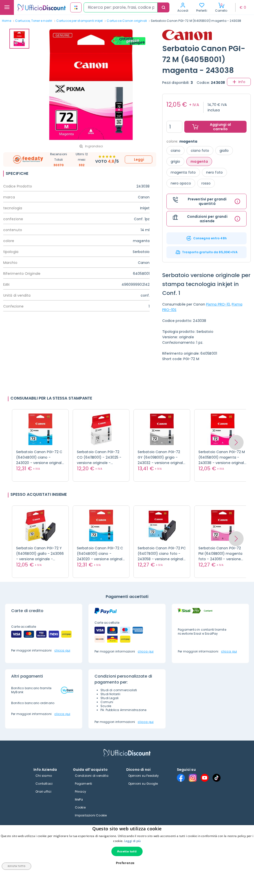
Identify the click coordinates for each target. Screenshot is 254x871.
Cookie (80, 807)
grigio (175, 161)
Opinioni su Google (143, 783)
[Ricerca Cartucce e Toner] (76, 7)
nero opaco (181, 183)
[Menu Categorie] (7, 7)
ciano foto (200, 150)
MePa (79, 799)
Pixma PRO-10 (218, 304)
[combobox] (121, 7)
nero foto (214, 172)
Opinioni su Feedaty (143, 776)
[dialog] (127, 848)
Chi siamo (43, 776)
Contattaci (44, 783)
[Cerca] (163, 7)
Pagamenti (83, 783)
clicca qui (62, 650)
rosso (206, 183)
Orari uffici (43, 791)
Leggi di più (132, 841)
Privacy (80, 791)
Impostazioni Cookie (91, 815)
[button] (236, 442)
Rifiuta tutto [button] (16, 866)
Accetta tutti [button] (127, 851)
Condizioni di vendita (91, 776)
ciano (176, 150)
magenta (199, 161)
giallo (224, 150)
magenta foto (183, 172)
